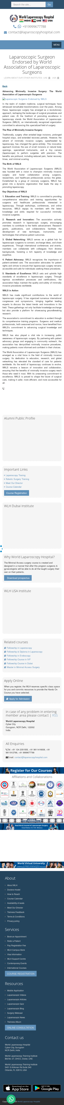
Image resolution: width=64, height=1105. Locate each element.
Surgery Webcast (14, 1012)
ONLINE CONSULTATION (20, 1027)
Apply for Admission (19, 698)
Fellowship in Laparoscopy (19, 647)
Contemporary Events (17, 963)
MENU (57, 45)
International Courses (16, 967)
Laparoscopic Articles (16, 999)
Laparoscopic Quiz (15, 1003)
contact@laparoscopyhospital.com (34, 32)
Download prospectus (18, 578)
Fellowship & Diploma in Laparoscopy (25, 651)
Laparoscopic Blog (15, 1008)
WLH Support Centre (16, 958)
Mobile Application (15, 990)
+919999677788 (34, 26)
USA (54, 77)
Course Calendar (13, 486)
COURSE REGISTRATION (20, 973)
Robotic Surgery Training (17, 479)
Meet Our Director (14, 483)
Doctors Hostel (13, 889)
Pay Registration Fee (16, 945)
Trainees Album (14, 1021)
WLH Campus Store (16, 949)
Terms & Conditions (16, 916)
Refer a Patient (14, 940)
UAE (45, 77)
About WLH (12, 885)
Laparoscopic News (16, 1017)
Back (4, 86)
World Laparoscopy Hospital (28, 1101)
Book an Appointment (16, 936)
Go (49, 4)
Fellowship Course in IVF (19, 659)
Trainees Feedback (15, 912)
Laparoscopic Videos (16, 994)
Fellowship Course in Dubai (20, 663)
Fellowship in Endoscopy (19, 655)
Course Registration (16, 493)
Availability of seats (15, 903)
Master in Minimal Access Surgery (23, 667)
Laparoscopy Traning (15, 475)
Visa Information (14, 954)
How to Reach (13, 894)
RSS (55, 715)
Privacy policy (13, 921)
